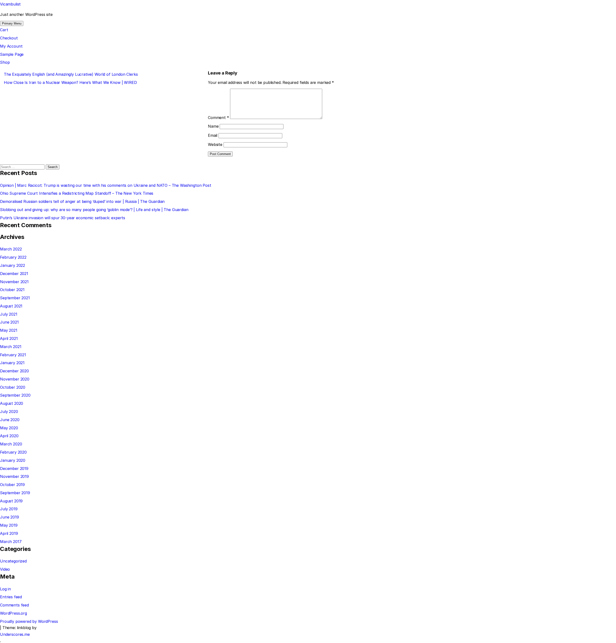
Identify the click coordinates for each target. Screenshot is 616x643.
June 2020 (9, 419)
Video (5, 569)
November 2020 (14, 379)
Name (213, 126)
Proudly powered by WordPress (29, 621)
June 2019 (9, 517)
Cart (4, 29)
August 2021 (11, 306)
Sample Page (12, 54)
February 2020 (13, 452)
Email (212, 135)
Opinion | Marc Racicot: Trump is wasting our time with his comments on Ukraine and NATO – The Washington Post (105, 185)
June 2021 (9, 322)
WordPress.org (13, 613)
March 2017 (10, 541)
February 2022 (13, 257)
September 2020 (15, 395)
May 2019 (9, 525)
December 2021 (14, 273)
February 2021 (13, 354)
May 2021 (8, 330)
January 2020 (12, 460)
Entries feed (11, 596)
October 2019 (12, 484)
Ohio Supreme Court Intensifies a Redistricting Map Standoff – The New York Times (76, 193)
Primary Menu (11, 23)
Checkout (9, 38)
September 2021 (15, 297)
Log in (5, 589)
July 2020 (9, 411)
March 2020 (11, 444)
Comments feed (14, 605)
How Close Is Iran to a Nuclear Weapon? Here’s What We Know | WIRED (70, 82)
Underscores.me (15, 634)
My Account (11, 46)
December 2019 (14, 468)
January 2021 (12, 362)
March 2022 (11, 249)
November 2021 (14, 281)
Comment (218, 117)
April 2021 (9, 338)
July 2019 (9, 508)
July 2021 (8, 314)
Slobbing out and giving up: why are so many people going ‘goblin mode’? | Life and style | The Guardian (94, 209)
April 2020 (9, 435)
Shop (5, 62)
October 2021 (12, 289)
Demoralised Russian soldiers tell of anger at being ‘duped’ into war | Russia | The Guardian (82, 201)
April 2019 (9, 533)
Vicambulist (10, 4)
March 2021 (10, 346)
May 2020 (9, 427)
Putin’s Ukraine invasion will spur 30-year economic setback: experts (62, 217)
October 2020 (12, 387)
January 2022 (12, 265)
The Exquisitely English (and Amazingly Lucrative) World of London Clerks (71, 74)
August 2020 (11, 403)
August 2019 (11, 501)
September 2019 (15, 492)
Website (215, 144)
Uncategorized (13, 561)
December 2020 (14, 370)
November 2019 (14, 476)
